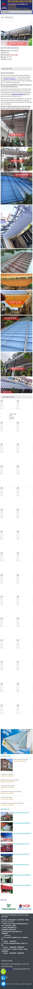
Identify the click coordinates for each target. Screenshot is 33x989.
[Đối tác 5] (25, 910)
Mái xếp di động (8, 17)
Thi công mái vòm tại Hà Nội (7, 774)
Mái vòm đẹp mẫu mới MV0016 (22, 875)
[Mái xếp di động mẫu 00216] (7, 847)
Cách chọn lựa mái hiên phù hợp (8, 785)
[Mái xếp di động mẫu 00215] (7, 858)
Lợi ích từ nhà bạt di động (6, 797)
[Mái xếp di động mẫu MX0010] (7, 826)
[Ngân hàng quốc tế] (9, 910)
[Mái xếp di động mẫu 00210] (7, 816)
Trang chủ (2, 17)
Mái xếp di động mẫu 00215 (21, 854)
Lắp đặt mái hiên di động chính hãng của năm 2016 (12, 803)
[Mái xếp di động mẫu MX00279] (7, 837)
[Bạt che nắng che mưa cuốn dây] (7, 770)
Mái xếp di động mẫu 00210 (21, 813)
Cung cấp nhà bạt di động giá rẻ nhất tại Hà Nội (11, 791)
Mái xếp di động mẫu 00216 (21, 844)
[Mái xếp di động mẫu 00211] (7, 868)
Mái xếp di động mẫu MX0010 (21, 823)
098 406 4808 (8, 969)
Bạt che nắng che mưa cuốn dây (20, 759)
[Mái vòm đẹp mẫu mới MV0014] (7, 889)
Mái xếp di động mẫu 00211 (21, 864)
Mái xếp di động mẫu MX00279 (22, 833)
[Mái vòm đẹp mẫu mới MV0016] (7, 878)
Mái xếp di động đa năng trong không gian (10, 780)
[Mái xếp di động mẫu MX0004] (16, 34)
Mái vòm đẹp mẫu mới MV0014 (22, 885)
